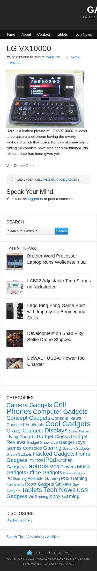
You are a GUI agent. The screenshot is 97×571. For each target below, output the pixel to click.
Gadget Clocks (53, 436)
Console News (66, 418)
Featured (84, 431)
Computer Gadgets (60, 411)
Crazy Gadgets (24, 430)
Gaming (52, 448)
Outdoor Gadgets (74, 473)
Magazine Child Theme (54, 558)
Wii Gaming (38, 496)
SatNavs (63, 484)
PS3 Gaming (74, 478)
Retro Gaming (15, 484)
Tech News (83, 34)
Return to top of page (53, 552)
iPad (50, 459)
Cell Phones (45, 179)
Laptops (36, 466)
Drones (73, 431)
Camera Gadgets (29, 405)
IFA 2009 (35, 461)
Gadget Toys (72, 442)
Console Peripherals (25, 425)
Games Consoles (24, 448)
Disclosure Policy (19, 520)
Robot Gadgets (39, 484)
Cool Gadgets (67, 179)
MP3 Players (62, 466)
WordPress (53, 564)
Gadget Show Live (42, 442)
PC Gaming (16, 478)
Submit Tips (15, 537)
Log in (69, 564)
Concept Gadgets (28, 418)
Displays (56, 430)
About (26, 34)
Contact (43, 34)
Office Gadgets (44, 472)
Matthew (53, 57)
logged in (35, 199)
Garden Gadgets (76, 448)
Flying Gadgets (21, 436)
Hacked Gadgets (54, 454)
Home (10, 34)
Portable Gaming (43, 478)
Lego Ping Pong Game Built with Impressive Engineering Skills (56, 311)
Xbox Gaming (64, 496)
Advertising (35, 537)
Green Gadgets (19, 454)
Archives (53, 537)
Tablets (62, 34)
